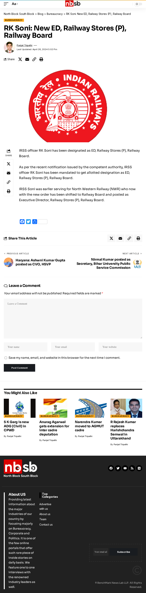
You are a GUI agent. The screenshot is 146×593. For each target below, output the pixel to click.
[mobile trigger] (7, 4)
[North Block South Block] (73, 4)
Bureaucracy (14, 20)
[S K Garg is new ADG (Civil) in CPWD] (20, 408)
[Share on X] (20, 59)
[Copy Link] (34, 59)
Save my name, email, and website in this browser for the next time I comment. (64, 357)
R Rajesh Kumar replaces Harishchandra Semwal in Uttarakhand (123, 430)
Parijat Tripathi (24, 45)
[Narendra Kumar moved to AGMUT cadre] (91, 408)
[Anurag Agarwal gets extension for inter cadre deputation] (55, 408)
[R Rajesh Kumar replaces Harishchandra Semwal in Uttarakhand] (126, 408)
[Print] (41, 59)
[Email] (27, 59)
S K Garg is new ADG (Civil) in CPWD (16, 426)
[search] (129, 4)
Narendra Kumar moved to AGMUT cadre (89, 426)
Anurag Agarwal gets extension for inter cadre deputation (54, 428)
